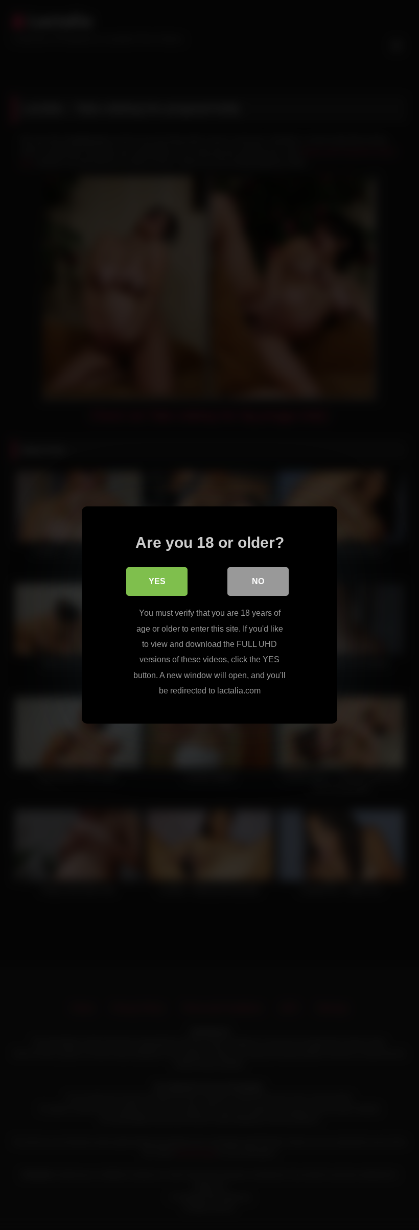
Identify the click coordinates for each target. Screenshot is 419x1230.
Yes (157, 581)
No (258, 581)
